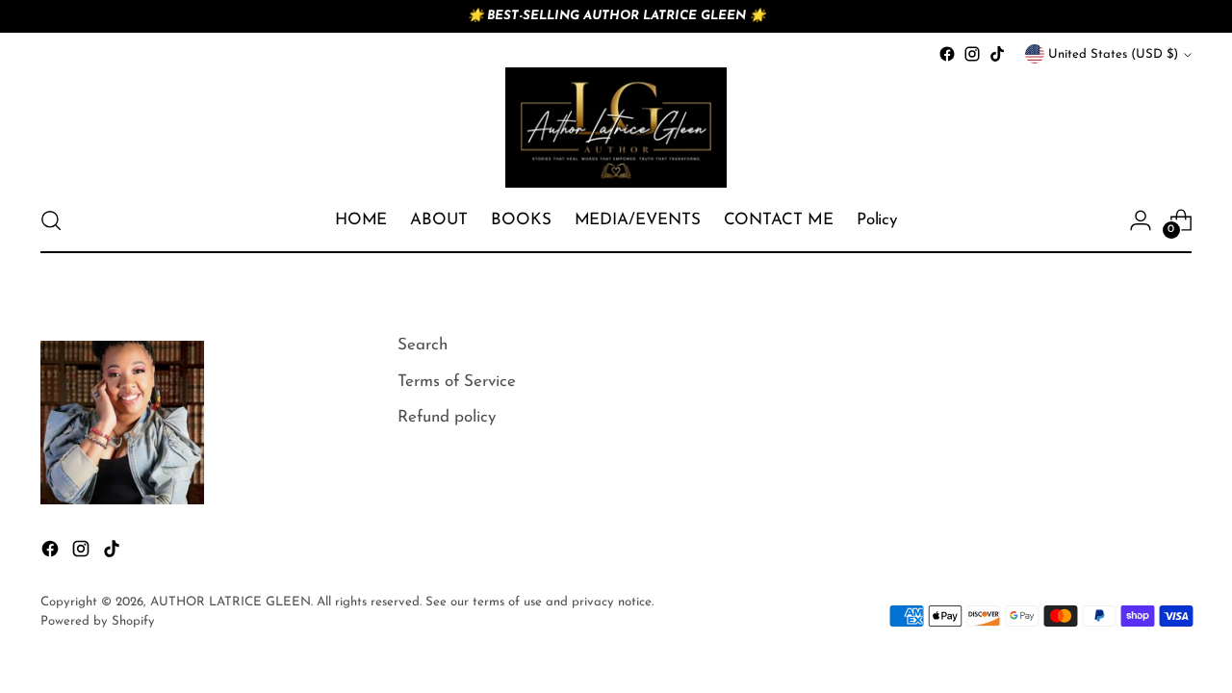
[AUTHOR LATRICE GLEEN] (616, 127)
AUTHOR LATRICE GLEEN (230, 602)
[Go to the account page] (1140, 220)
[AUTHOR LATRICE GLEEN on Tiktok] (997, 54)
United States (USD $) (1113, 54)
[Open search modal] (51, 220)
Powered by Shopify (97, 621)
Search (423, 345)
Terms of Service (457, 381)
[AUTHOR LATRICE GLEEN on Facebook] (947, 54)
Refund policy (447, 417)
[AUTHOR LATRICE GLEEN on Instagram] (972, 54)
